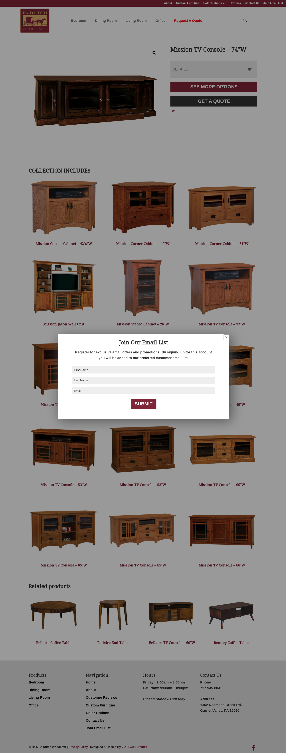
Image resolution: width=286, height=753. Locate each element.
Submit (144, 403)
